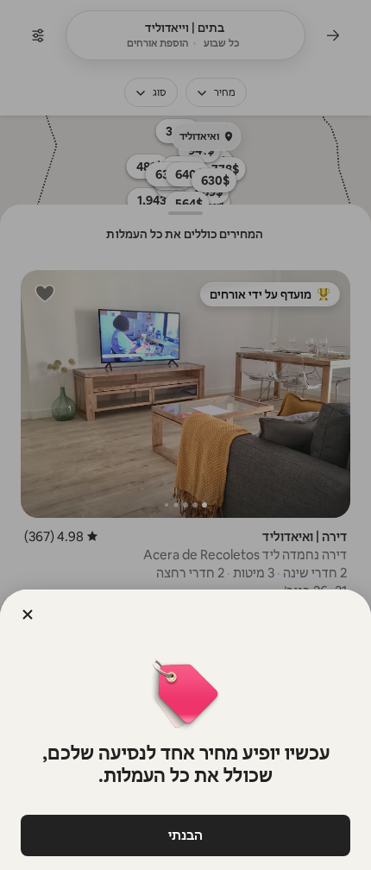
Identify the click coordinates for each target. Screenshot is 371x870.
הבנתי (185, 835)
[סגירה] (28, 614)
